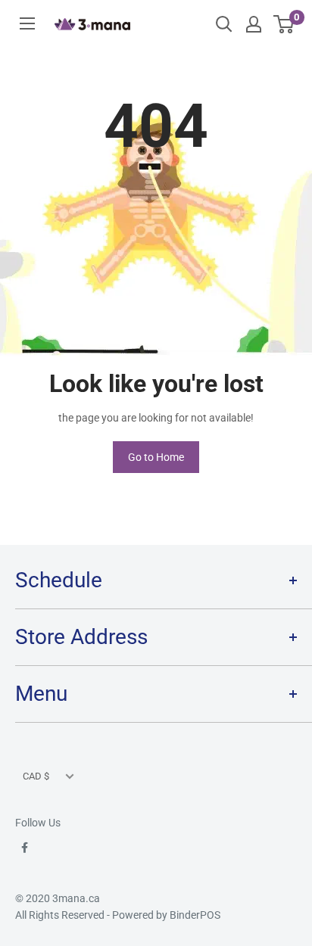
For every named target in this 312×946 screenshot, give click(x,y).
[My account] (253, 24)
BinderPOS (195, 915)
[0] (284, 24)
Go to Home (156, 457)
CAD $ (36, 776)
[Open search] (224, 24)
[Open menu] (27, 23)
